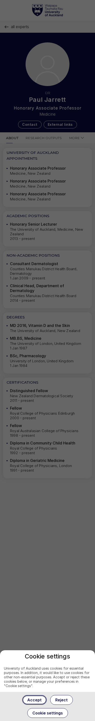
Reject (61, 699)
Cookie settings (47, 713)
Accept (34, 699)
